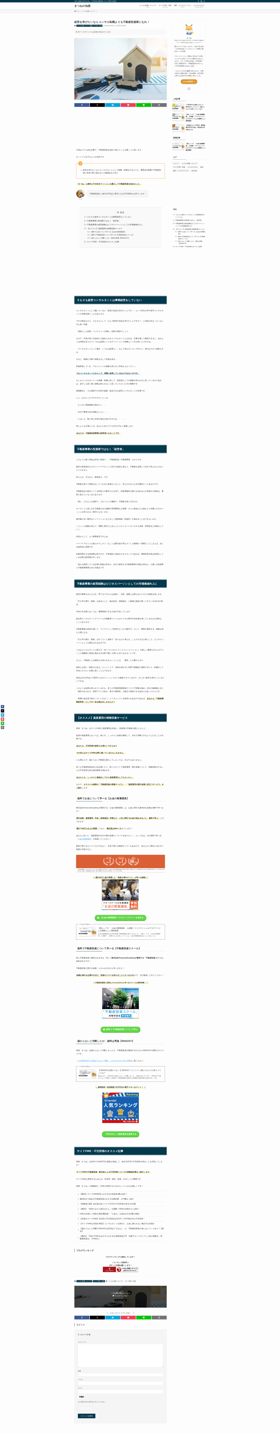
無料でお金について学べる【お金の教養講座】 (108, 232)
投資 (201, 167)
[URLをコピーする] (159, 105)
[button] (81, 105)
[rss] (201, 1)
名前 (79, 1371)
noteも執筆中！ (189, 81)
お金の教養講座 (84, 839)
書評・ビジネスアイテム (181, 171)
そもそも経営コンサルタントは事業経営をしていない (109, 217)
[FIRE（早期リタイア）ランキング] (127, 1271)
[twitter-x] (198, 1)
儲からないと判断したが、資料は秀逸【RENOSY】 (110, 238)
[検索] (204, 1)
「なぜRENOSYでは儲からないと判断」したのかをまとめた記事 (103, 1061)
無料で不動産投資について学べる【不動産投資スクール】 (112, 235)
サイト (80, 1388)
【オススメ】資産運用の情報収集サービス (104, 229)
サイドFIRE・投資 (97, 25)
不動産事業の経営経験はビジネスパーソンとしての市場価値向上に (115, 225)
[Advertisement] (120, 125)
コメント (82, 1342)
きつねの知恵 (82, 6)
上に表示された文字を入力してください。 (92, 1402)
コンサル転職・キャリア (83, 25)
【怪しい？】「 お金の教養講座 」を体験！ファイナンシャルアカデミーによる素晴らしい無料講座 (129, 929)
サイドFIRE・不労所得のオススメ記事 (103, 242)
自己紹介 (194, 171)
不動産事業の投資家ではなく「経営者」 (104, 221)
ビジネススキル (193, 167)
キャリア (176, 163)
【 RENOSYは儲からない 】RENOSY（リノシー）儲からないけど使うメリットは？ (129, 1071)
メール (80, 1379)
